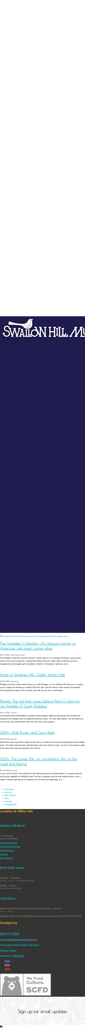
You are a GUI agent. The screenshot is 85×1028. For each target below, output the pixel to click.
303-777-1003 (9, 933)
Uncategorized (10, 804)
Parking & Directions (10, 846)
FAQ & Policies (7, 850)
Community (15, 681)
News (23, 655)
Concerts (13, 712)
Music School (15, 655)
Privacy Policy (8, 950)
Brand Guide (6, 858)
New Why (19, 955)
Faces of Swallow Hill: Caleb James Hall (32, 674)
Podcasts (8, 801)
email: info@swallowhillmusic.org (18, 939)
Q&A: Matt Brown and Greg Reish (27, 732)
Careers (4, 854)
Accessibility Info (8, 843)
